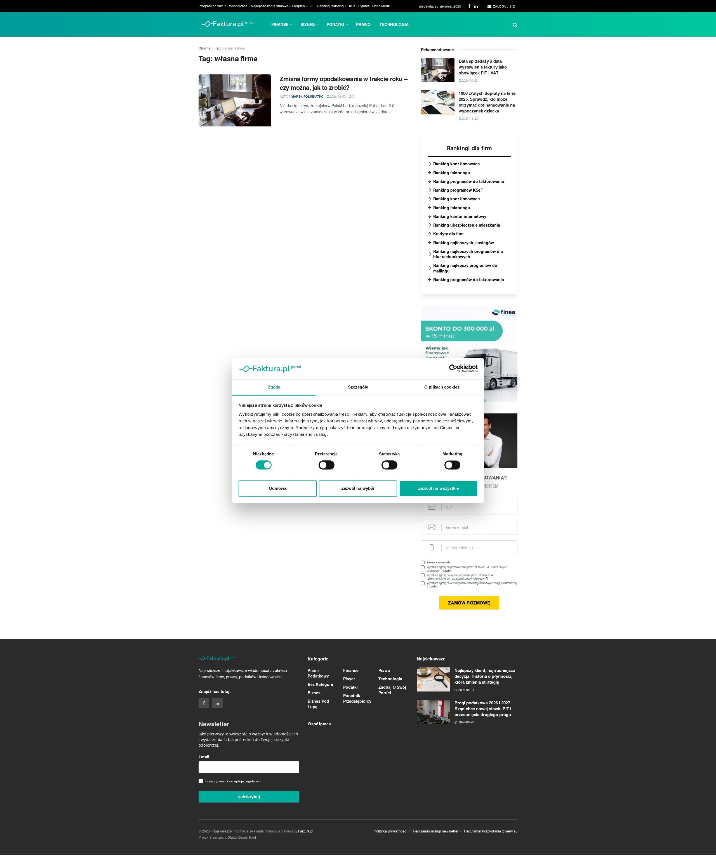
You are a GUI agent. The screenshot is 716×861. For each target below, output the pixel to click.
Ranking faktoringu (331, 6)
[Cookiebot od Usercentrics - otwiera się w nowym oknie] (453, 368)
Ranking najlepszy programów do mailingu (465, 268)
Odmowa (278, 488)
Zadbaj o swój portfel (392, 689)
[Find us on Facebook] (469, 6)
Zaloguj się (503, 6)
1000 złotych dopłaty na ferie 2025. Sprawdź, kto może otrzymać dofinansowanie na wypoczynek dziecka (487, 102)
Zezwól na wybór (358, 488)
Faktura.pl (305, 831)
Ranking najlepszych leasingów (463, 242)
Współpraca (238, 6)
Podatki (335, 24)
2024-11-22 (469, 118)
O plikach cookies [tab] (442, 387)
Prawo (363, 24)
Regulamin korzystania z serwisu (490, 831)
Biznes (307, 24)
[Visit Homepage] (228, 24)
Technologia (394, 24)
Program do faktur (212, 6)
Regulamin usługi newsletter (435, 831)
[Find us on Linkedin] (217, 703)
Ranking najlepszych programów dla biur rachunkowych (468, 254)
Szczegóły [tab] (358, 387)
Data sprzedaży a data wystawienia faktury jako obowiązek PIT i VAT (483, 67)
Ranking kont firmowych (456, 163)
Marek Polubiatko (307, 96)
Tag (218, 48)
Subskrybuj (249, 796)
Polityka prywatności (390, 831)
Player (349, 678)
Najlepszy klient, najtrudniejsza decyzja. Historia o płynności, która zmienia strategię (484, 676)
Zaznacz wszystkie (438, 562)
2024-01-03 (337, 96)
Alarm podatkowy (318, 673)
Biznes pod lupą (318, 703)
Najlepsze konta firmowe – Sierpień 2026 (282, 6)
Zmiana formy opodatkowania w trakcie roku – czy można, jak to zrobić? (343, 83)
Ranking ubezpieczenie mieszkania (466, 225)
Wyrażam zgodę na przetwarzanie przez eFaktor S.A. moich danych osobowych (467, 568)
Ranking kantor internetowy (459, 216)
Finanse (279, 24)
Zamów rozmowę (469, 602)
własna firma (235, 48)
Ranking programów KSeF (458, 190)
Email (204, 756)
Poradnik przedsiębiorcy (357, 698)
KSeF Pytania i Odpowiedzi (369, 6)
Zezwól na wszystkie (438, 488)
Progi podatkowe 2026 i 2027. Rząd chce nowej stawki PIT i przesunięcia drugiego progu (482, 709)
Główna (205, 48)
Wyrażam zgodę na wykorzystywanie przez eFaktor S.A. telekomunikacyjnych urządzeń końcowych (465, 576)
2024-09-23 (469, 80)
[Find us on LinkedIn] (476, 6)
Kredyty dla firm (448, 233)
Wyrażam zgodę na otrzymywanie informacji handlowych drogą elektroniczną (472, 584)
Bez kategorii (320, 684)
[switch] (327, 465)
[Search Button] (515, 24)
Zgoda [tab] (274, 387)
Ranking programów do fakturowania (468, 181)
